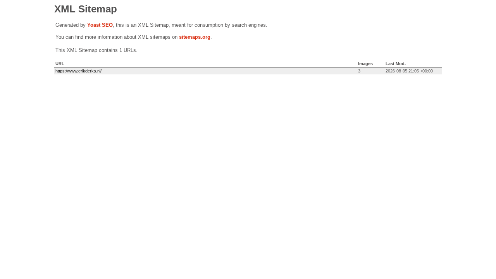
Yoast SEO (100, 25)
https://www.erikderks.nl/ (78, 71)
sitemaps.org (194, 37)
